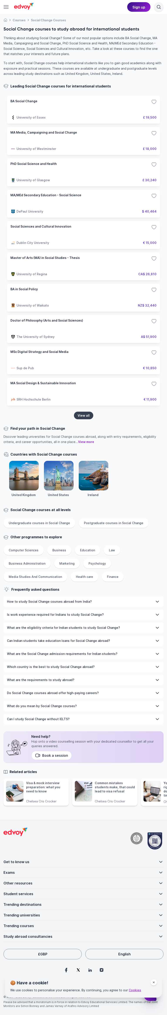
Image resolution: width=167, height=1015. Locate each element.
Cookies (135, 990)
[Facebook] (66, 970)
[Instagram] (101, 970)
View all (84, 415)
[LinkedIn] (90, 970)
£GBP (42, 954)
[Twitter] (78, 970)
